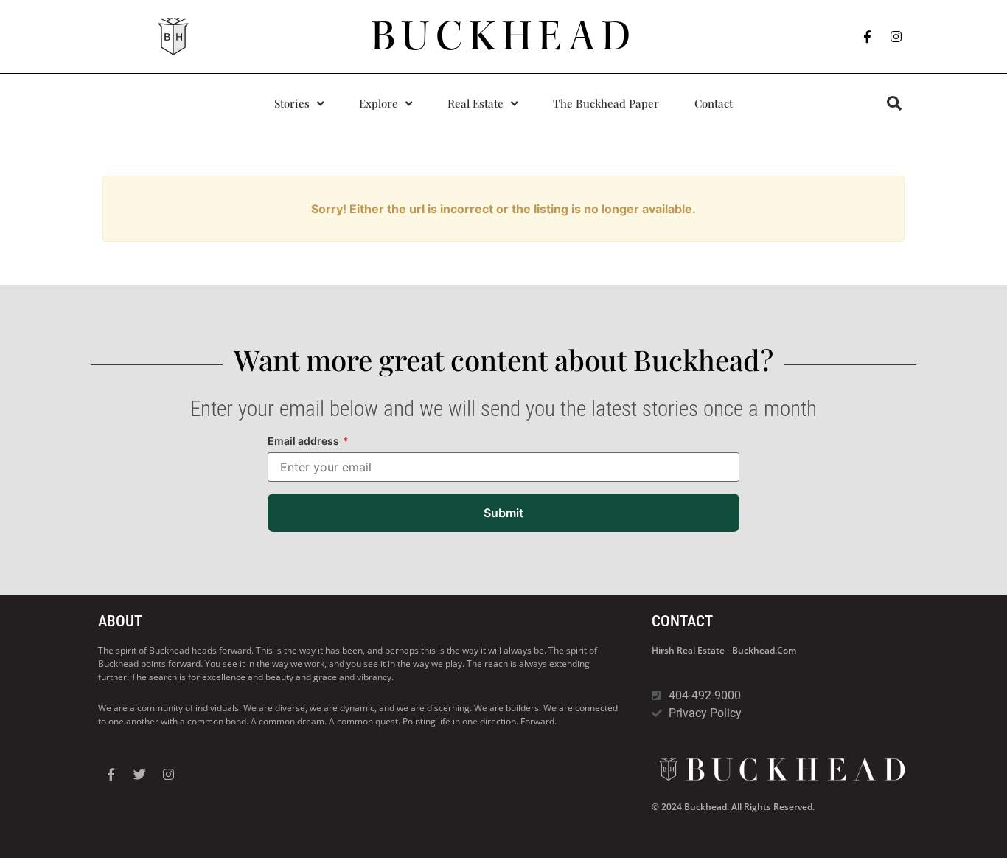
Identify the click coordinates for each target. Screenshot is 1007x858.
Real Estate (475, 103)
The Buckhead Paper (606, 103)
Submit (503, 512)
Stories (292, 103)
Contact (713, 103)
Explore (378, 103)
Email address (308, 441)
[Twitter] (139, 773)
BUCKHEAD (504, 36)
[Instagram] (896, 36)
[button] (894, 103)
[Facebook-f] (867, 36)
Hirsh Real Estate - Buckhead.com (724, 650)
